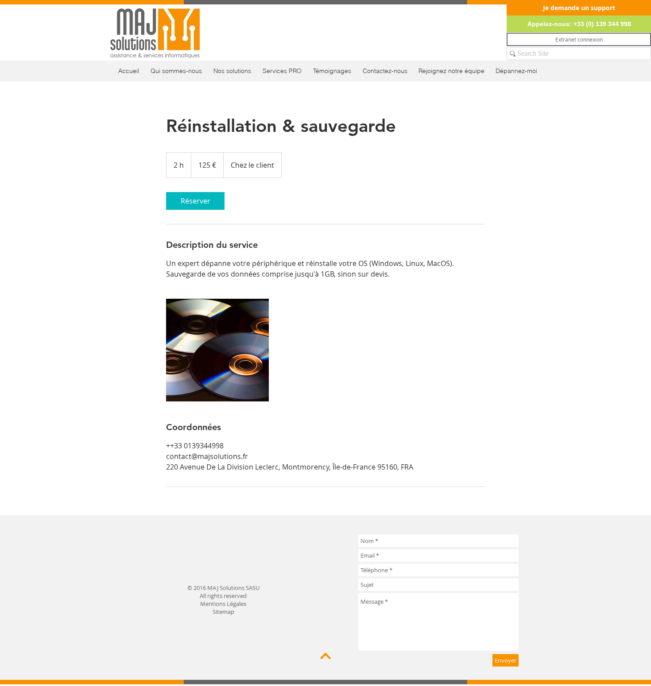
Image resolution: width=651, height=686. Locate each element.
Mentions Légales (223, 604)
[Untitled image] (217, 350)
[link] (195, 201)
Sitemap (223, 612)
